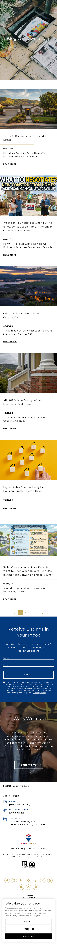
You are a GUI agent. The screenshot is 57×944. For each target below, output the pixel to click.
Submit (28, 675)
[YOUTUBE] (21, 887)
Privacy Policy (39, 693)
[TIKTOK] (35, 880)
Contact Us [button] (28, 765)
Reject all (28, 922)
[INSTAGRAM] (14, 880)
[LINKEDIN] (21, 880)
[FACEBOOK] (7, 880)
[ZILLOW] (28, 887)
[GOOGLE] (28, 880)
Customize (28, 929)
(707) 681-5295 (16, 813)
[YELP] (50, 880)
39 (35, 612)
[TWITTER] (42, 880)
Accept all (28, 936)
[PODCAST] (35, 887)
